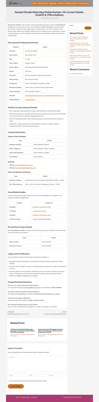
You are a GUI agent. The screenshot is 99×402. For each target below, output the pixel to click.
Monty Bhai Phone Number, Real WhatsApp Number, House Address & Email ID (80, 44)
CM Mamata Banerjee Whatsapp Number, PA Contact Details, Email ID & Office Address (22, 330)
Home (18, 397)
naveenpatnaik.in (30, 99)
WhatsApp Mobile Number (26, 334)
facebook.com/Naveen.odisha (42, 215)
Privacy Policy (25, 397)
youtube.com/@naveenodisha (42, 219)
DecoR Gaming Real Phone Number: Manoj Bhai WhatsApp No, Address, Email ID (80, 63)
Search (71, 25)
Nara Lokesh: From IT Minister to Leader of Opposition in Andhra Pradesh (79, 38)
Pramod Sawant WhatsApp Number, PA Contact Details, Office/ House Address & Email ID (50, 330)
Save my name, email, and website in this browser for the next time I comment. (28, 380)
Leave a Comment (14, 334)
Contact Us (34, 397)
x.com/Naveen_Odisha (39, 211)
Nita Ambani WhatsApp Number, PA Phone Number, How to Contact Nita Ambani (80, 57)
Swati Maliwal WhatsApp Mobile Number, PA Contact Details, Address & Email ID (81, 50)
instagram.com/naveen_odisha (42, 207)
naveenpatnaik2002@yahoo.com (54, 95)
